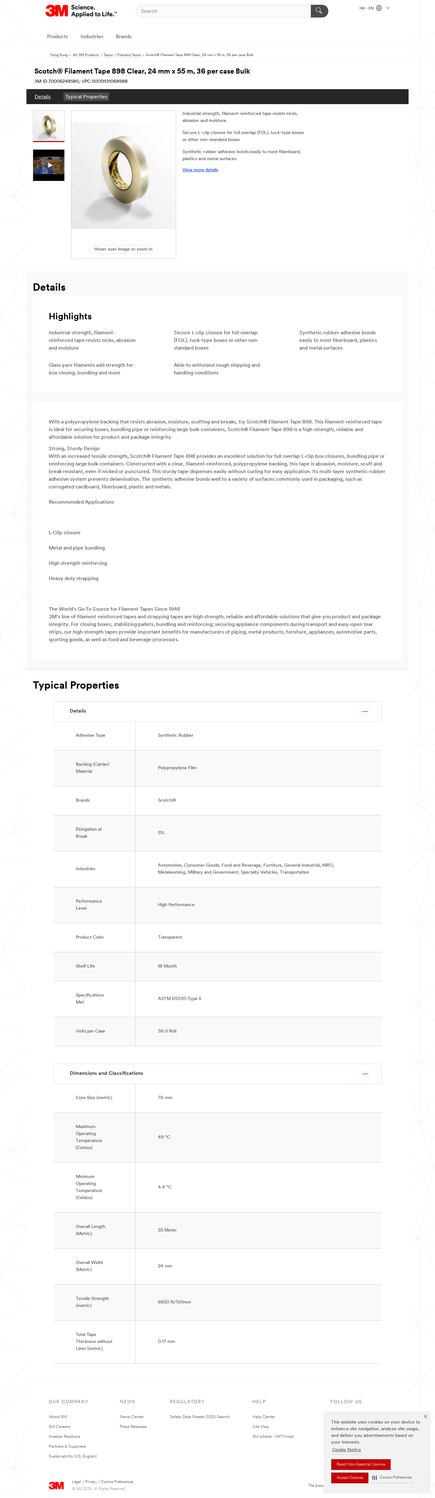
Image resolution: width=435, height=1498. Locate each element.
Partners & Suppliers (67, 1447)
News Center (132, 1417)
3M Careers (59, 1427)
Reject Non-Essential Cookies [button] (361, 1464)
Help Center (264, 1417)
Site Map (261, 1427)
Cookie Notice (346, 1450)
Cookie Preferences (117, 1482)
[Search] (319, 11)
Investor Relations (64, 1437)
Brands (124, 36)
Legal (76, 1482)
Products (57, 36)
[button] (392, 1478)
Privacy (91, 1482)
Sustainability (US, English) (73, 1456)
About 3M (58, 1417)
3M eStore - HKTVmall (273, 1437)
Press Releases (133, 1427)
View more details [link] (200, 170)
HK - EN (367, 9)
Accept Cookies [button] (350, 1478)
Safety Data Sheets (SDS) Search (200, 1417)
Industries (92, 36)
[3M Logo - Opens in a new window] (82, 11)
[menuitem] (43, 96)
